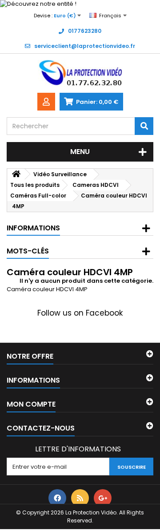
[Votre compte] (46, 102)
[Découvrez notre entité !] (80, 4)
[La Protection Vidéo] (80, 73)
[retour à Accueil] (16, 174)
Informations (33, 228)
